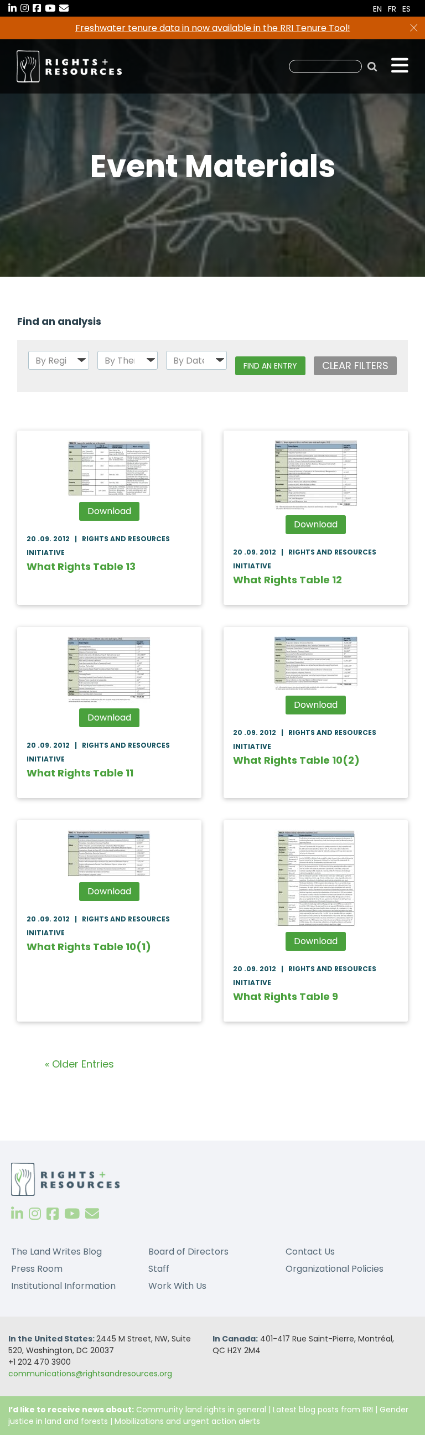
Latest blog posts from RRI (323, 1409)
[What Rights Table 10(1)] (109, 853)
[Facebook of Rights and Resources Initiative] (52, 1214)
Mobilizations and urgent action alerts (187, 1421)
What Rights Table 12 (287, 580)
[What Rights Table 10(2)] (315, 663)
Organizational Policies (334, 1268)
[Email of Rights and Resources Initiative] (92, 1214)
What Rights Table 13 (81, 566)
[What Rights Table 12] (315, 475)
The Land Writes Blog (56, 1251)
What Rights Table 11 (80, 773)
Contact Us (310, 1251)
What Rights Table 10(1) (89, 947)
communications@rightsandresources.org (90, 1373)
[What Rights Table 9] (315, 878)
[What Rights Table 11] (109, 669)
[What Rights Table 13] (109, 468)
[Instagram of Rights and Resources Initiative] (35, 1214)
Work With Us (177, 1285)
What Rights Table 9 (285, 996)
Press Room (37, 1268)
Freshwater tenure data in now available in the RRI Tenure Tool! (212, 28)
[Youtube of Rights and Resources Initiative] (72, 1214)
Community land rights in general (201, 1409)
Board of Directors (188, 1251)
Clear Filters (355, 365)
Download (109, 511)
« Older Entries (79, 1064)
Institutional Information (63, 1285)
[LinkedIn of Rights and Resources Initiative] (17, 1214)
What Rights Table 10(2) (296, 760)
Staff (158, 1268)
